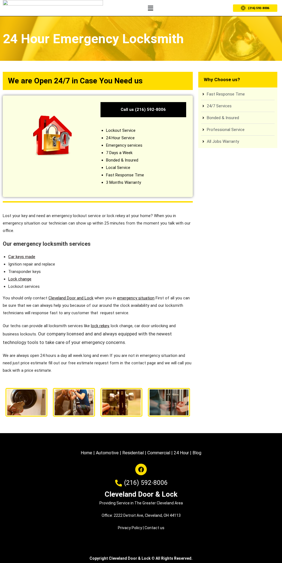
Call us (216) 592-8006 (143, 109)
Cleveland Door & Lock (141, 494)
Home (86, 452)
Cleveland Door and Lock (70, 298)
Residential (133, 452)
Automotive (107, 452)
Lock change (19, 279)
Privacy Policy (130, 528)
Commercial (158, 452)
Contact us (154, 528)
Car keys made (21, 256)
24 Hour (181, 452)
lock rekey (100, 325)
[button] (150, 8)
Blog (196, 452)
